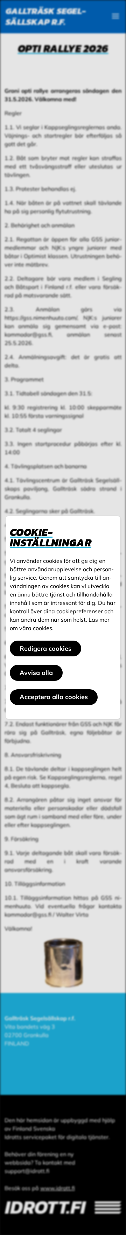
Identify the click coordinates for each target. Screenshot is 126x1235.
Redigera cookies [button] (45, 648)
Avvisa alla (36, 673)
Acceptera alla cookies (54, 697)
